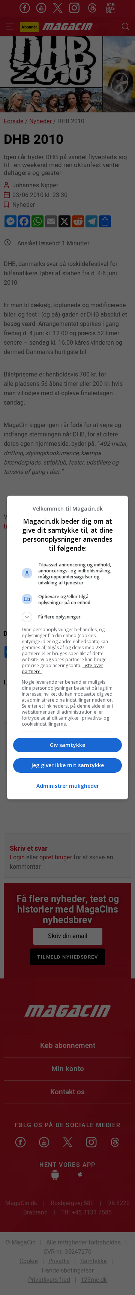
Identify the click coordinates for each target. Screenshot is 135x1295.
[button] (67, 617)
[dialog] (67, 647)
